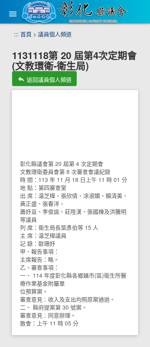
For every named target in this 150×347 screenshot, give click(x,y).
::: (16, 34)
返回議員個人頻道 (44, 79)
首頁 (26, 34)
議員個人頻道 (55, 34)
